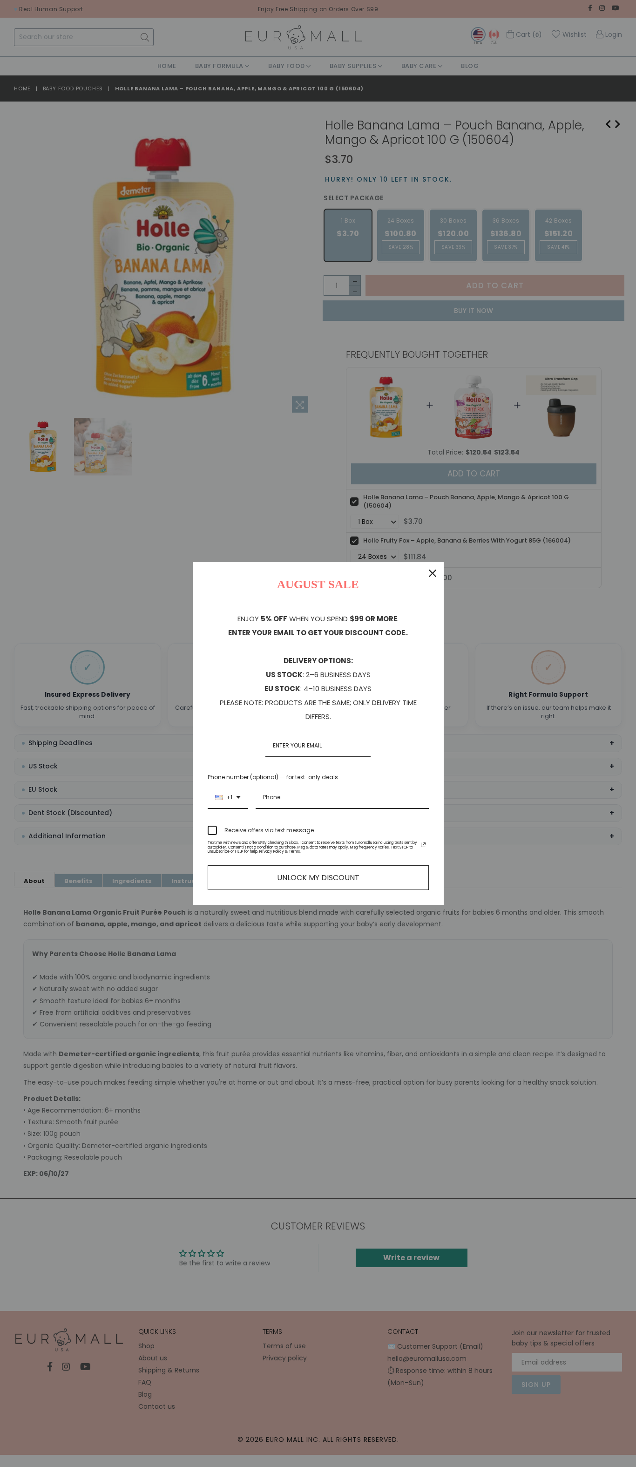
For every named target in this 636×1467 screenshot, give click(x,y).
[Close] (432, 573)
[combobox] (228, 798)
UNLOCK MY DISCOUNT (318, 877)
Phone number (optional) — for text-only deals (273, 777)
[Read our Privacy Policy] (423, 844)
